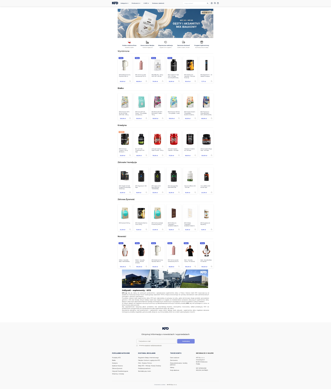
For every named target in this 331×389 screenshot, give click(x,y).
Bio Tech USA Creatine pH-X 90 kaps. (139, 150)
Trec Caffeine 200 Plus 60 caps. (205, 186)
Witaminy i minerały (118, 374)
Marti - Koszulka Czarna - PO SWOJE (189, 260)
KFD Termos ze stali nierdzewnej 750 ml (140, 75)
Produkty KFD (116, 357)
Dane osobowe (174, 357)
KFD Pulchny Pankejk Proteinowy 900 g (157, 223)
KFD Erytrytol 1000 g (124, 223)
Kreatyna (122, 125)
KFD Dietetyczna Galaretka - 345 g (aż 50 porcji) (189, 76)
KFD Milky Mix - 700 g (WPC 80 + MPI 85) (157, 75)
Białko (121, 88)
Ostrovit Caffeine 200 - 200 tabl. (190, 186)
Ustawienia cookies (159, 384)
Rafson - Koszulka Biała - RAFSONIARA (124, 260)
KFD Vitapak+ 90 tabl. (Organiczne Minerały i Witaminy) (125, 187)
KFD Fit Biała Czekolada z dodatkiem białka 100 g (189, 224)
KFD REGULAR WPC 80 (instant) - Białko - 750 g (157, 113)
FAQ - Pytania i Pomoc (145, 363)
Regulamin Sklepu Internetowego (148, 357)
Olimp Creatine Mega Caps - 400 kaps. (206, 149)
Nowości (122, 237)
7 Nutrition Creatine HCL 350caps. (189, 149)
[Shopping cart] (218, 3)
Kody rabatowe (174, 370)
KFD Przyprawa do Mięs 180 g (205, 223)
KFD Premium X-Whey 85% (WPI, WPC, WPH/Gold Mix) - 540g (206, 113)
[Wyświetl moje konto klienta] (212, 3)
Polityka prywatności (144, 368)
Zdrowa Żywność (126, 199)
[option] (165, 23)
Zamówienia (173, 360)
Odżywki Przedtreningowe (120, 371)
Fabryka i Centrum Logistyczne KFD (149, 360)
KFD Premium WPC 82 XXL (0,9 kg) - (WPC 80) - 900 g (124, 113)
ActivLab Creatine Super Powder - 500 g (157, 149)
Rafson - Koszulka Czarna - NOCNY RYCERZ (140, 261)
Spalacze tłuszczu (117, 366)
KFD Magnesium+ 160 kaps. (141, 186)
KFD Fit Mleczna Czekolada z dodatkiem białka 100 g (173, 224)
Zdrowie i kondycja (127, 162)
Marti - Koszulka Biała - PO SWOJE (206, 260)
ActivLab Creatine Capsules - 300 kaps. (173, 149)
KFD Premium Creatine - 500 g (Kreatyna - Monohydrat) (123, 150)
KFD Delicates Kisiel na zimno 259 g (141, 223)
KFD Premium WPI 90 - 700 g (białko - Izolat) (174, 112)
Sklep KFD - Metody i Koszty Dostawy (149, 366)
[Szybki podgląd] (130, 81)
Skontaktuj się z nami (144, 371)
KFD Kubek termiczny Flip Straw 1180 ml (124, 75)
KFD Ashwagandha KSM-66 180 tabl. (173, 186)
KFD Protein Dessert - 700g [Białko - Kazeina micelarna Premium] (190, 113)
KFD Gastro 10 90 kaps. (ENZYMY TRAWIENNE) (156, 187)
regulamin (147, 345)
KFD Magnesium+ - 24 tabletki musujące (206, 75)
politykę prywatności (156, 345)
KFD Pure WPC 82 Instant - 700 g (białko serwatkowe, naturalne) (141, 113)
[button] (125, 23)
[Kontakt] (215, 3)
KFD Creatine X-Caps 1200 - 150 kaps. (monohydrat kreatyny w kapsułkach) (174, 76)
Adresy (172, 367)
